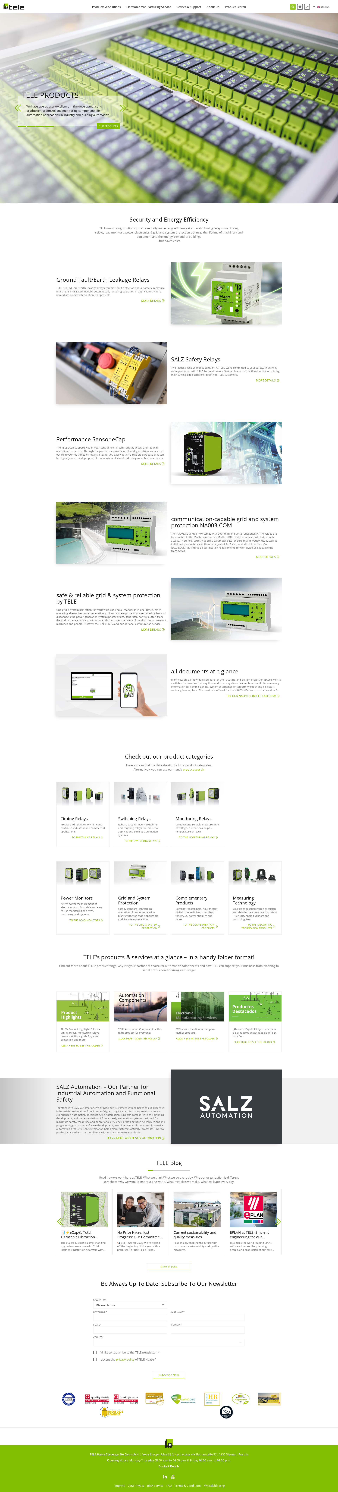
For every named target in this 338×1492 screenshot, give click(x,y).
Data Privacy (135, 1486)
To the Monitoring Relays (197, 837)
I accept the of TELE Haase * (128, 1359)
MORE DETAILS (151, 301)
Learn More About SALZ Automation (134, 1138)
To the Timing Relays (86, 837)
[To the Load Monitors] (83, 876)
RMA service (155, 1486)
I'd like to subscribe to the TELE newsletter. (130, 1352)
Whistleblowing (214, 1486)
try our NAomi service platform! (251, 696)
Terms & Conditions (187, 1486)
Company (176, 1324)
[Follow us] (165, 1476)
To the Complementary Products (199, 926)
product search (193, 769)
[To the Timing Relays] (83, 797)
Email (96, 1324)
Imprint (120, 1486)
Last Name (177, 1312)
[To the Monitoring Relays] (197, 797)
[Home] (14, 7)
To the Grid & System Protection (143, 926)
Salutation (100, 1299)
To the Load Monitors (85, 920)
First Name (99, 1312)
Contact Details (169, 1466)
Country (98, 1337)
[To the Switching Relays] (140, 797)
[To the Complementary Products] (197, 876)
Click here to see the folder (80, 1045)
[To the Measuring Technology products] (255, 876)
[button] (19, 108)
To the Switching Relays (140, 841)
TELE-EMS (112, 131)
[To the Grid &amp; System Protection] (140, 876)
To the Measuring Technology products (257, 926)
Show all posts (169, 1266)
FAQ (169, 1486)
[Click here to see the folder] (83, 1006)
